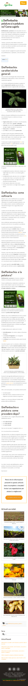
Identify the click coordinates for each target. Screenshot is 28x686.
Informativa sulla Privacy (18, 674)
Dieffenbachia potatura (13, 623)
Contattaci (19, 673)
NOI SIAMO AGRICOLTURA (9, 679)
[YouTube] (14, 669)
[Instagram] (18, 669)
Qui (21, 142)
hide (6, 59)
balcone (20, 232)
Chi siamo (11, 672)
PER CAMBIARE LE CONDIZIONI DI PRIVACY (14, 680)
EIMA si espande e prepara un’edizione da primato (12, 655)
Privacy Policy (7, 674)
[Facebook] (10, 669)
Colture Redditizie (18, 672)
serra (25, 235)
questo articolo (9, 383)
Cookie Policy (9, 675)
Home (6, 672)
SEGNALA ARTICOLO (14, 497)
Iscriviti (13, 673)
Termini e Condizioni (18, 675)
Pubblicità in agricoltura (14, 676)
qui (11, 143)
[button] (23, 3)
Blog (24, 673)
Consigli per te (7, 673)
